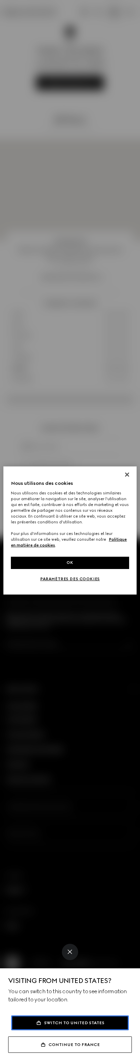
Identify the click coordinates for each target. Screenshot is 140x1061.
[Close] (70, 952)
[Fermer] (127, 474)
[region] (69, 530)
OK (70, 562)
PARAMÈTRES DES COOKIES (70, 578)
